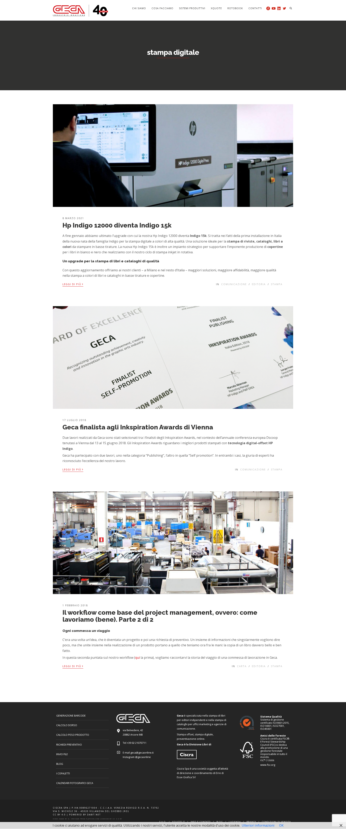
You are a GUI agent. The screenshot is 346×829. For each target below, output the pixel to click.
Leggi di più (72, 284)
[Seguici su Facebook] (268, 8)
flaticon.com (93, 819)
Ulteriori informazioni (258, 825)
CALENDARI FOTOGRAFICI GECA (74, 783)
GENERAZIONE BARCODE (71, 715)
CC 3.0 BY (117, 819)
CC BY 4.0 (59, 814)
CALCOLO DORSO (66, 725)
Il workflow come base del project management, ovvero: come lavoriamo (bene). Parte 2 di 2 (159, 616)
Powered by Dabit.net (85, 814)
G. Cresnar (73, 819)
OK (281, 825)
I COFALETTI (63, 773)
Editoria (259, 284)
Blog (59, 764)
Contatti (255, 8)
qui (137, 657)
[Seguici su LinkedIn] (279, 8)
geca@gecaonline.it (142, 752)
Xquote (216, 8)
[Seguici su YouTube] (273, 8)
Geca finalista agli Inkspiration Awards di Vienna (137, 427)
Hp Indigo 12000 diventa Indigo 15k (117, 225)
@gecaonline (143, 757)
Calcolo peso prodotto (72, 735)
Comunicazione (234, 284)
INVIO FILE (62, 754)
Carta (242, 666)
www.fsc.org (267, 765)
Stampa (277, 284)
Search (290, 8)
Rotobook (235, 8)
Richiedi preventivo (69, 744)
